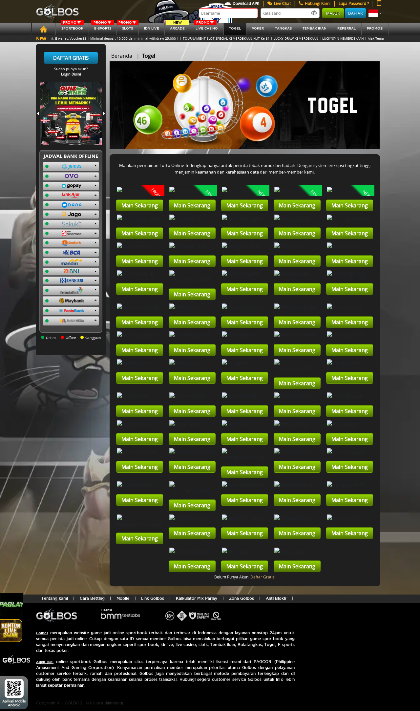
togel (235, 28)
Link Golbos (152, 598)
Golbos (42, 633)
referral (346, 28)
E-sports (102, 26)
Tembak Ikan (314, 28)
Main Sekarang (139, 205)
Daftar (355, 13)
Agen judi (44, 662)
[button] (375, 13)
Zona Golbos (241, 598)
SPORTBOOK (72, 26)
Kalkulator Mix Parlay (196, 598)
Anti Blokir (276, 598)
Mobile (122, 598)
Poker (258, 28)
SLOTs (125, 26)
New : (42, 38)
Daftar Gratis (71, 57)
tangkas (283, 28)
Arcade (177, 26)
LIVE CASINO (207, 26)
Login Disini (71, 74)
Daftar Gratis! (262, 576)
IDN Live (151, 28)
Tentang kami (54, 598)
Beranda (121, 55)
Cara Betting (92, 598)
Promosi (375, 28)
